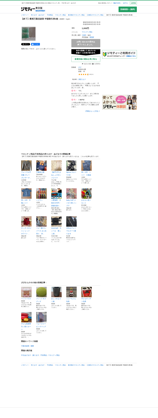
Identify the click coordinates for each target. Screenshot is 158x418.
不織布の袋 (40, 172)
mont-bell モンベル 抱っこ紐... (56, 231)
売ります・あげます (38, 15)
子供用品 (50, 15)
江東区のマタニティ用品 (95, 15)
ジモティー (25, 15)
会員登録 (133, 3)
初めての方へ (117, 3)
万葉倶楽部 (25, 346)
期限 (32, 346)
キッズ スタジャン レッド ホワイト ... (26, 231)
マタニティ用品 (60, 15)
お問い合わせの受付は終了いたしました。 (86, 43)
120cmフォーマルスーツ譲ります (71, 231)
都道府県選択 (40, 11)
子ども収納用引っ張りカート (26, 326)
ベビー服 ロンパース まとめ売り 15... (41, 231)
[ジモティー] (28, 9)
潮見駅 (92, 37)
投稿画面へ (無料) (127, 9)
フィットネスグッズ (41, 300)
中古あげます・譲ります (30, 355)
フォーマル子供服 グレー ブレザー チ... (26, 175)
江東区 (84, 35)
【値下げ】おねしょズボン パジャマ (56, 175)
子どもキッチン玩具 (86, 300)
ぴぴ (79, 67)
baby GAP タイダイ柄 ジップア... (71, 203)
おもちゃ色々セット (86, 201)
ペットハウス (26, 299)
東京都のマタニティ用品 (76, 15)
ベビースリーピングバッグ (41, 325)
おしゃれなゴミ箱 (56, 300)
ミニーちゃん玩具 (71, 300)
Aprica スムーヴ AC (71, 173)
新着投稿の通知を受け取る (86, 59)
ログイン (125, 3)
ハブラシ (39, 200)
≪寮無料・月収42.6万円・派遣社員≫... (56, 203)
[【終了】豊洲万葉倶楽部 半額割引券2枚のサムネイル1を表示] (28, 33)
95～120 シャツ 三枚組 (86, 173)
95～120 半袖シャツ (26, 201)
